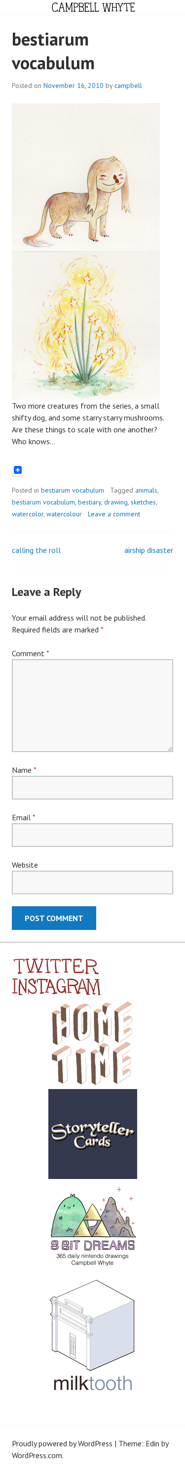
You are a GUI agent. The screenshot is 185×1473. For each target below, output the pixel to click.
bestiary (89, 502)
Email (23, 817)
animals (146, 490)
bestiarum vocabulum (72, 490)
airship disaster (148, 550)
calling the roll (36, 550)
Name (24, 770)
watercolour (64, 513)
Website (25, 865)
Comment (30, 653)
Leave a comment (114, 513)
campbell (128, 85)
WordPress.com (37, 1455)
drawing (116, 502)
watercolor (27, 513)
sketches (143, 502)
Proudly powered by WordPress (62, 1443)
